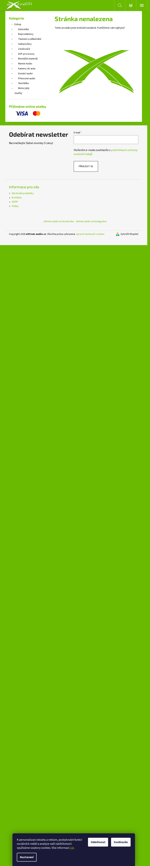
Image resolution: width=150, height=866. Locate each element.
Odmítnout (98, 842)
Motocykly (23, 88)
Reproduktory (25, 34)
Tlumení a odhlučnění (29, 39)
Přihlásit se (86, 166)
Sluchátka (23, 83)
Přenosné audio (26, 78)
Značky (18, 93)
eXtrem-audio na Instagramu (91, 221)
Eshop (17, 24)
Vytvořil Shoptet (129, 234)
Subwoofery (25, 44)
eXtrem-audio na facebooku (59, 221)
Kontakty (17, 197)
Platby (15, 206)
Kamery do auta (26, 68)
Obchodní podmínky (23, 193)
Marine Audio (25, 64)
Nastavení (26, 857)
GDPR (15, 202)
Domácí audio (25, 73)
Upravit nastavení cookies (90, 234)
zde (72, 848)
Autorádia (23, 29)
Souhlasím (121, 842)
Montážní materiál (28, 59)
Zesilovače (24, 49)
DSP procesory (26, 54)
